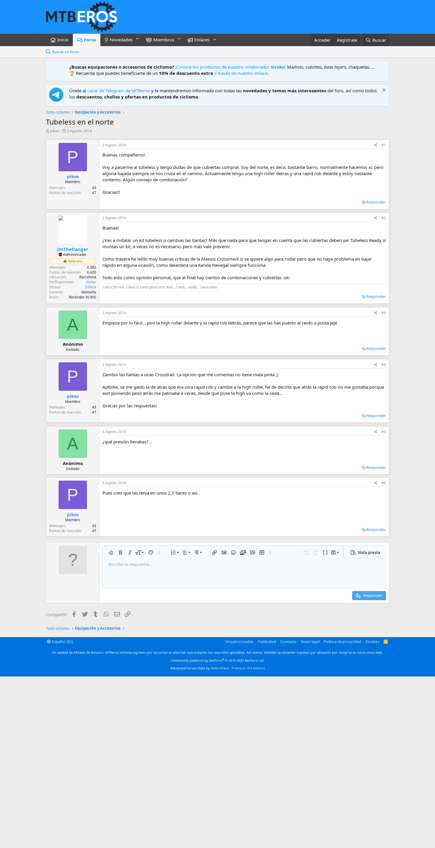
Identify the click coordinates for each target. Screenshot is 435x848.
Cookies (372, 641)
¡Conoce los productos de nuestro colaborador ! (230, 67)
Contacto (288, 641)
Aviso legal (310, 641)
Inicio (62, 40)
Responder (376, 202)
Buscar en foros (65, 51)
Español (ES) (62, 641)
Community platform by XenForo (218, 660)
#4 (383, 364)
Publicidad (267, 641)
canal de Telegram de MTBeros (118, 90)
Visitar (91, 282)
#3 (383, 312)
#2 (383, 217)
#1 (383, 145)
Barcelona (87, 277)
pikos (54, 130)
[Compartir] (375, 145)
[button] (137, 39)
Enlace (90, 287)
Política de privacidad (342, 641)
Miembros (163, 40)
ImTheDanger (72, 249)
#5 (383, 431)
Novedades (121, 40)
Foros (90, 40)
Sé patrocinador (239, 641)
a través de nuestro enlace (241, 73)
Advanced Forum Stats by (217, 668)
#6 (383, 482)
